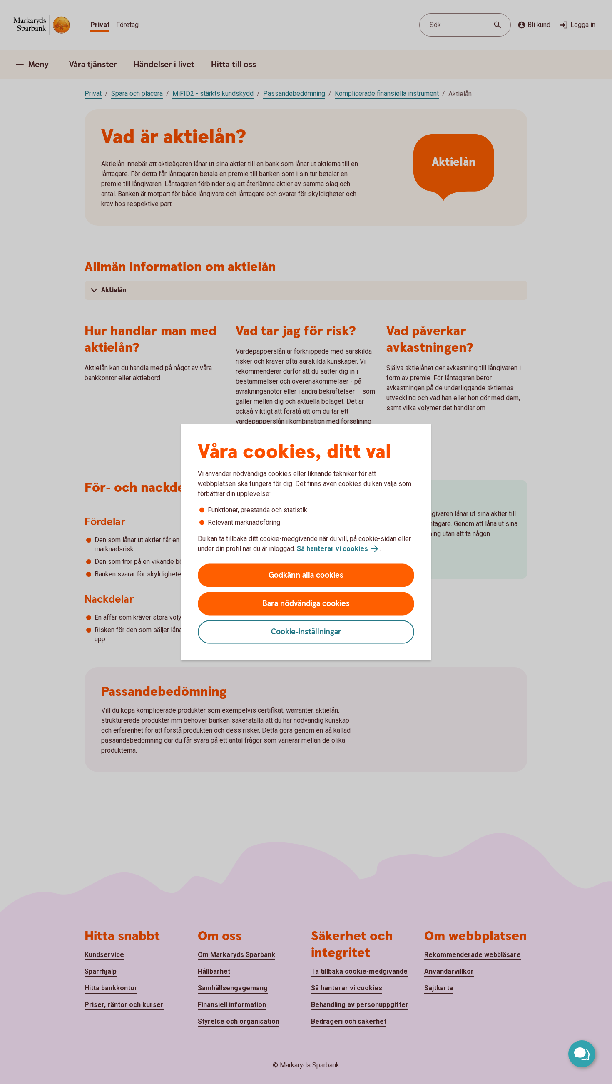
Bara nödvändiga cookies (306, 603)
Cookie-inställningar (306, 632)
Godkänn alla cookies (306, 575)
